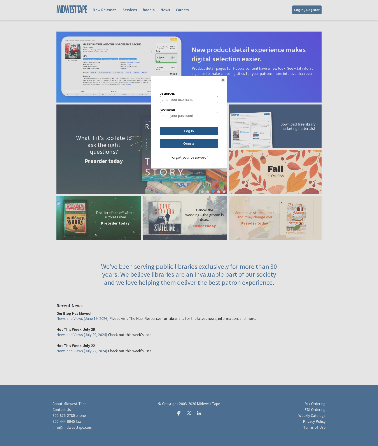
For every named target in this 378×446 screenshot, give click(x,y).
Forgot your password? (189, 157)
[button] (223, 80)
